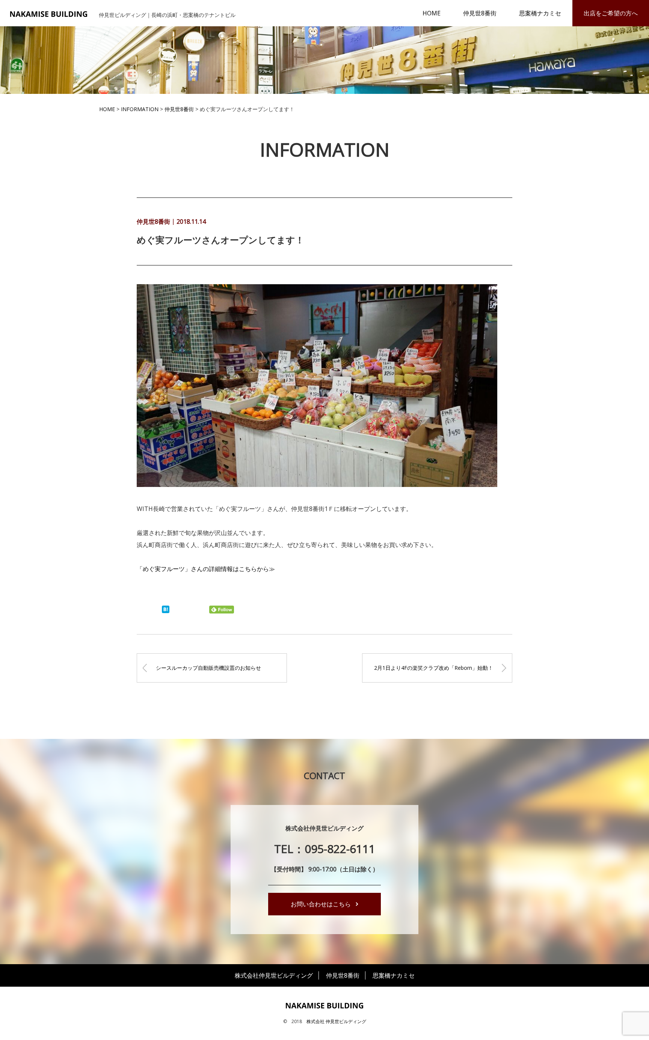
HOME (432, 13)
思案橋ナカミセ (540, 13)
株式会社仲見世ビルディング (274, 975)
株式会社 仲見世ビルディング (336, 1021)
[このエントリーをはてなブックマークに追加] (165, 611)
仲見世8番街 (480, 13)
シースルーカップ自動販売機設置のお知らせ (208, 667)
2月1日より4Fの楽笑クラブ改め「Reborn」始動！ (433, 667)
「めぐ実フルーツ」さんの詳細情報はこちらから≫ (206, 569)
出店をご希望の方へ (611, 13)
